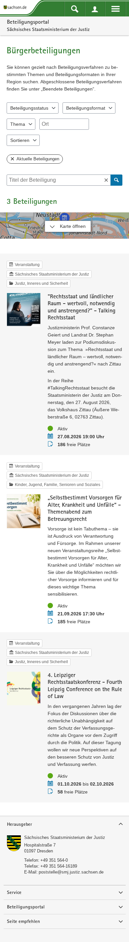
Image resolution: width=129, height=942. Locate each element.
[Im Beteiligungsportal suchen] (74, 8)
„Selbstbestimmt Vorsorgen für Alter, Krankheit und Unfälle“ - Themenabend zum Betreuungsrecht (85, 508)
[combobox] (64, 124)
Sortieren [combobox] (19, 140)
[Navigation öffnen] (115, 8)
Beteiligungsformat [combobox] (85, 108)
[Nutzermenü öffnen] (95, 8)
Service (14, 892)
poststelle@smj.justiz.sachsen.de (71, 872)
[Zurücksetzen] (106, 180)
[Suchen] (116, 180)
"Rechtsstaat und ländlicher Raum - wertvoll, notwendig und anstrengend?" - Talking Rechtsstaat (81, 307)
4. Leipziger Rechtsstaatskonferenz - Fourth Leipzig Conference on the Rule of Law (85, 685)
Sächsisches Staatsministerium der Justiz (64, 837)
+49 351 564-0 (54, 860)
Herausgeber (19, 824)
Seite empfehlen (23, 921)
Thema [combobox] (17, 124)
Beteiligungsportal (28, 21)
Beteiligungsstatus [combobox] (29, 108)
